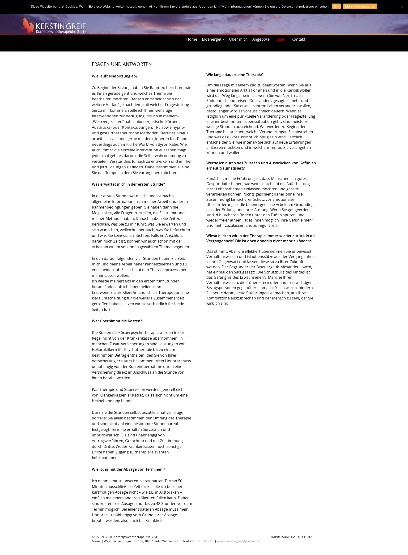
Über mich (238, 39)
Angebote (261, 39)
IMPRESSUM (280, 537)
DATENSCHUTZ (301, 537)
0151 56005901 (203, 541)
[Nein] (402, 6)
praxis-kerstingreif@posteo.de (238, 541)
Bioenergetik (213, 39)
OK (336, 6)
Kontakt (298, 39)
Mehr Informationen (360, 6)
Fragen (280, 39)
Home (191, 39)
